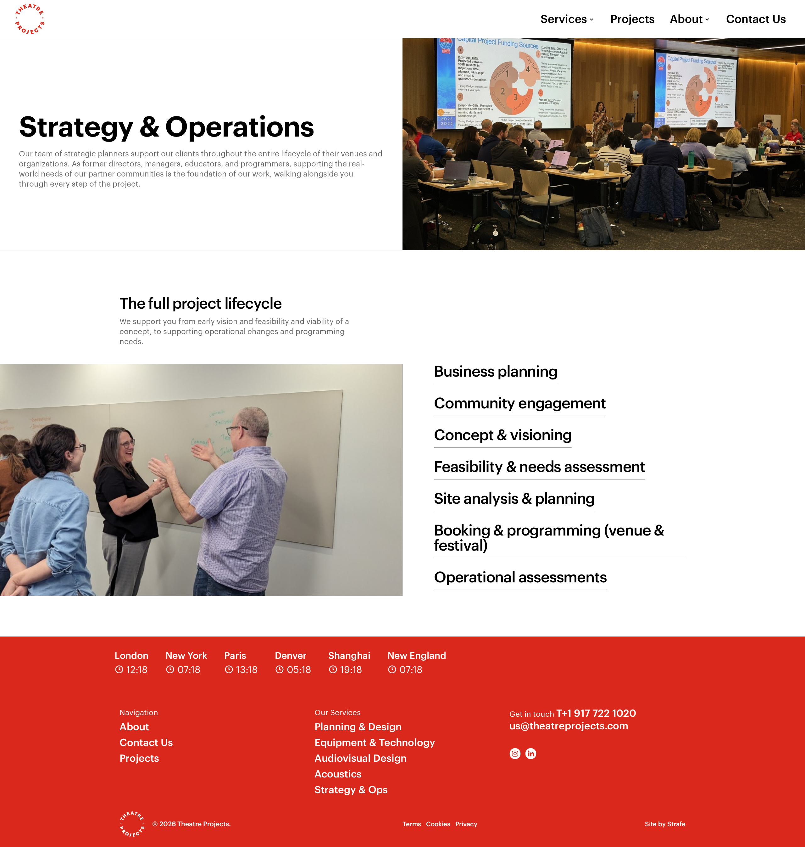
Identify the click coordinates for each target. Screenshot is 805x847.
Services (564, 19)
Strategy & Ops (351, 789)
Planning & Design (358, 726)
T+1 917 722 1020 (596, 713)
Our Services (337, 712)
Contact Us (756, 19)
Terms (411, 824)
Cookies (438, 824)
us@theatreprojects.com (568, 725)
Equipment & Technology (374, 742)
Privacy (466, 824)
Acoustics (338, 773)
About (686, 19)
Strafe (676, 824)
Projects (632, 19)
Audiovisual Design (360, 758)
